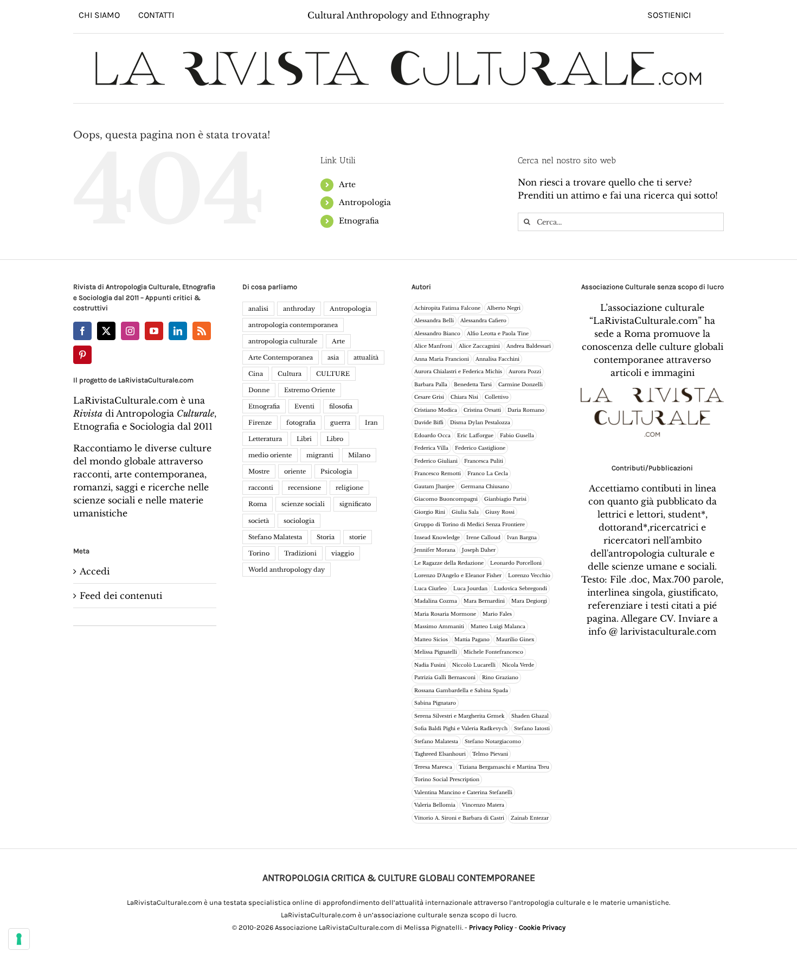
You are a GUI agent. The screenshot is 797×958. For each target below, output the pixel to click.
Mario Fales (497, 614)
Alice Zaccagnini (479, 346)
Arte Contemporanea (280, 357)
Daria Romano (525, 410)
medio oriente (270, 455)
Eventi (304, 406)
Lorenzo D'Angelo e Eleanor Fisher (458, 575)
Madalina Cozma (435, 601)
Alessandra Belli (434, 320)
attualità (365, 357)
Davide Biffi (429, 422)
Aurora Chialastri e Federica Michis (458, 371)
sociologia (299, 521)
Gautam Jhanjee (434, 486)
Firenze (260, 422)
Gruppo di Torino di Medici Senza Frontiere (469, 524)
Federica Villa (431, 448)
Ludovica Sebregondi (520, 588)
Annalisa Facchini (497, 359)
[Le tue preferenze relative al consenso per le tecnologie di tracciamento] (19, 939)
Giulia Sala (465, 512)
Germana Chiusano (485, 486)
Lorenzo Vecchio (529, 575)
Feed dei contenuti (121, 595)
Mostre (258, 471)
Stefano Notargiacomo (493, 741)
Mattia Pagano (472, 639)
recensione (304, 487)
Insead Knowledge (437, 537)
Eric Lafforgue (475, 435)
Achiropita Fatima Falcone (447, 308)
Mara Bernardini (484, 601)
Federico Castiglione (480, 448)
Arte (347, 184)
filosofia (340, 406)
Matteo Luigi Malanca (498, 626)
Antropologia (365, 202)
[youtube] (154, 331)
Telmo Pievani (490, 754)
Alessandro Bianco (437, 333)
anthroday (299, 308)
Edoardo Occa (432, 435)
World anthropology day (286, 569)
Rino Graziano (500, 677)
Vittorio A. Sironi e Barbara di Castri (459, 818)
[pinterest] (82, 355)
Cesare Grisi (429, 397)
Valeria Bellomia (434, 805)
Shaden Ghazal (530, 716)
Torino (258, 553)
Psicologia (336, 471)
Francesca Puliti (483, 461)
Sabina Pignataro (435, 703)
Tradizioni (300, 553)
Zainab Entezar (530, 818)
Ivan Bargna (522, 537)
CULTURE (333, 374)
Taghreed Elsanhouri (440, 754)
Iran (371, 422)
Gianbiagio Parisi (505, 499)
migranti (319, 455)
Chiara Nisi (464, 397)
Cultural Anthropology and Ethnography (398, 15)
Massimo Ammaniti (439, 626)
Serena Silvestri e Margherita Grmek (459, 716)
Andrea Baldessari (528, 346)
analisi (258, 308)
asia (333, 357)
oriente (295, 471)
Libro (334, 439)
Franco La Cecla (487, 473)
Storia (326, 537)
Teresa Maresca (433, 767)
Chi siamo (99, 15)
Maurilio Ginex (515, 639)
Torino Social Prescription (446, 779)
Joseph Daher (479, 550)
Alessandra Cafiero (483, 320)
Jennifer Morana (434, 550)
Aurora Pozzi (525, 371)
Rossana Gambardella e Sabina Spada (461, 690)
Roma (257, 504)
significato (355, 504)
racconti (260, 487)
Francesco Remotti (437, 473)
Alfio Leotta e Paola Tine (498, 333)
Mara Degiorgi (529, 601)
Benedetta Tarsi (473, 384)
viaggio (342, 553)
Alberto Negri (503, 308)
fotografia (301, 422)
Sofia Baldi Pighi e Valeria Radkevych (460, 728)
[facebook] (82, 331)
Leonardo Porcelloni (516, 563)
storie (357, 537)
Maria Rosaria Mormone (445, 614)
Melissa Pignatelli (435, 652)
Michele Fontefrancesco (493, 652)
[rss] (201, 331)
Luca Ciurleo (430, 588)
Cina (255, 374)
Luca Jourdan (470, 588)
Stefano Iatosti (532, 728)
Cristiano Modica (435, 410)
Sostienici (669, 15)
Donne (258, 390)
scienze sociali (303, 504)
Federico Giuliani (436, 461)
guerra (340, 422)
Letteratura (265, 439)
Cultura (289, 374)
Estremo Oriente (309, 390)
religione (349, 487)
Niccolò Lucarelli (474, 665)
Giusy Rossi (500, 512)
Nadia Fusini (430, 665)
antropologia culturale (282, 341)
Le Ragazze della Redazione (449, 563)
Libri (304, 439)
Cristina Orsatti (482, 410)
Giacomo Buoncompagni (446, 499)
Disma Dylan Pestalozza (480, 422)
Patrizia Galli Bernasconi (444, 677)
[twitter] (106, 331)
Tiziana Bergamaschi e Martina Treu (504, 767)
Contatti (156, 15)
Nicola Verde (518, 665)
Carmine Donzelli (520, 384)
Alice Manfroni (433, 346)
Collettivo (497, 397)
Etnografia (359, 221)
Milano (359, 455)
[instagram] (130, 331)
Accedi (95, 571)
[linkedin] (178, 331)
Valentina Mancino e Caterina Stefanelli (463, 792)
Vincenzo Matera (483, 805)
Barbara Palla (430, 384)
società (258, 521)
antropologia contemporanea (293, 325)
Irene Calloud (483, 537)
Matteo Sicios (431, 639)
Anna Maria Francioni (441, 359)
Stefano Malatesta (275, 537)
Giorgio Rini (429, 512)
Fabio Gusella (517, 435)
